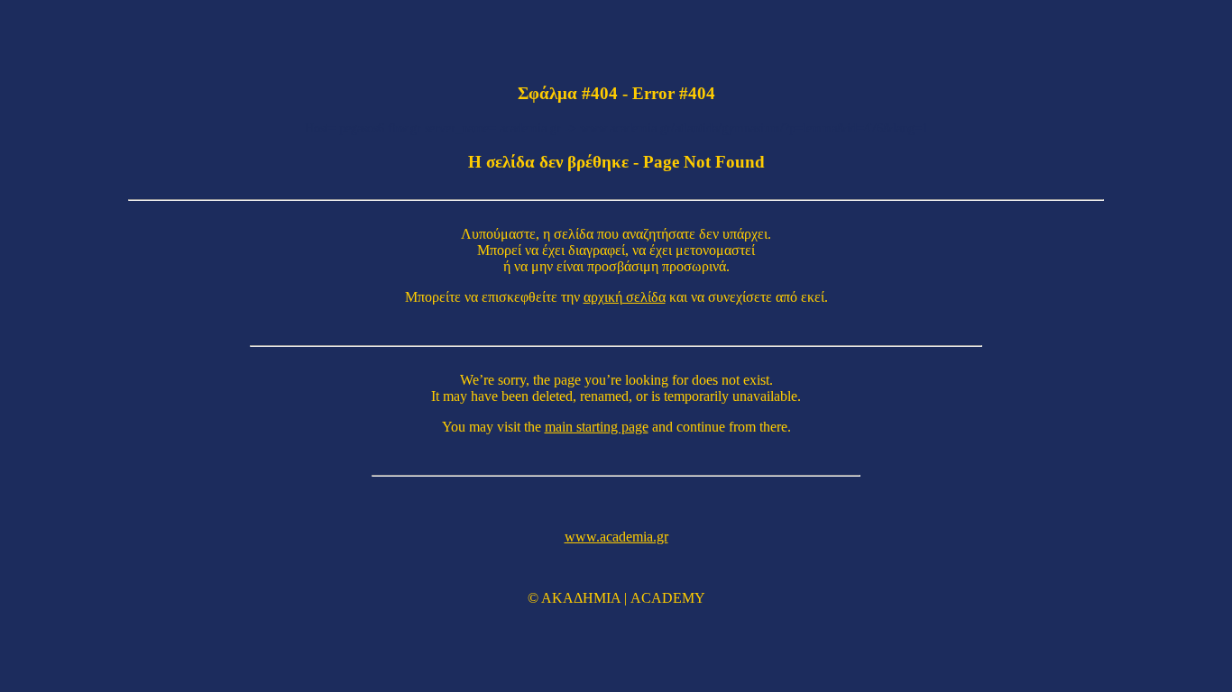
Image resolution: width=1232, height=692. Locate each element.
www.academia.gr (616, 536)
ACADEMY (667, 598)
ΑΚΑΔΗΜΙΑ (581, 598)
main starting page (596, 426)
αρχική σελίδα (625, 297)
